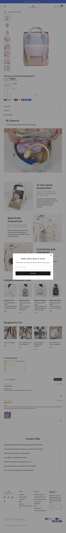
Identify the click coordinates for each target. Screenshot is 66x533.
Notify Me (33, 273)
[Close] (51, 255)
